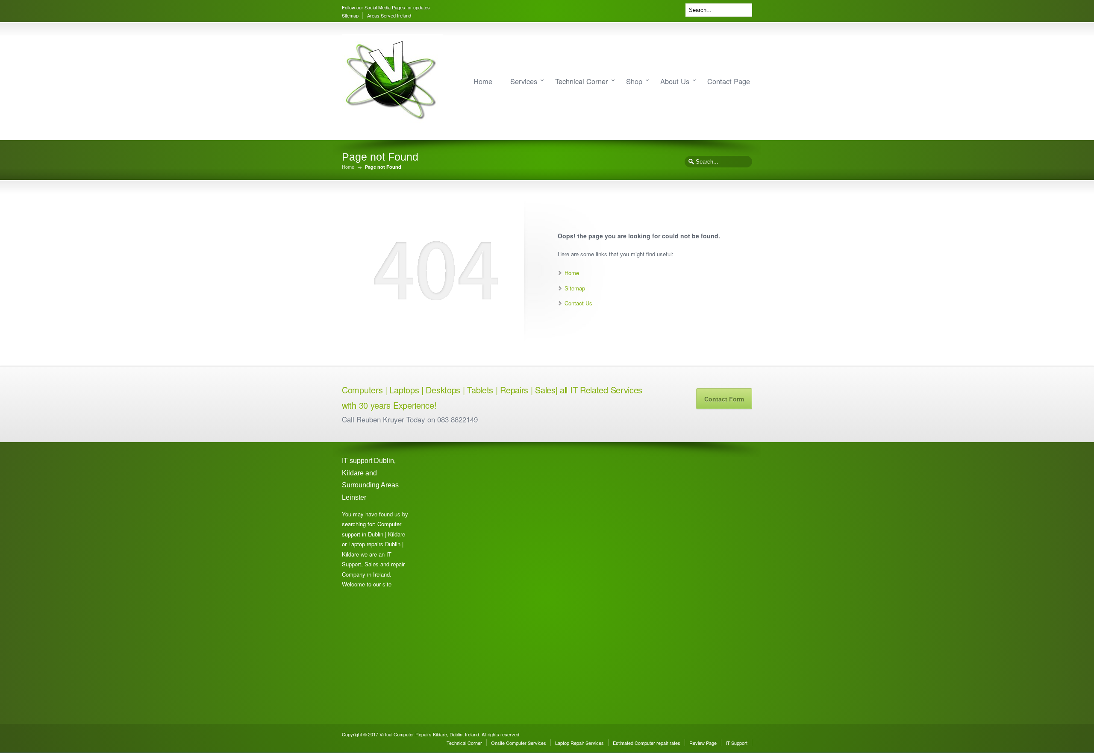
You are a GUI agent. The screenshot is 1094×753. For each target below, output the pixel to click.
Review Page (703, 742)
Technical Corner (581, 81)
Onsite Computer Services (518, 742)
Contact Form (724, 399)
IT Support (736, 742)
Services (523, 81)
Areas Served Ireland (389, 15)
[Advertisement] (461, 583)
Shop (634, 81)
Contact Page (728, 81)
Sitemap (350, 15)
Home (482, 81)
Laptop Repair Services (579, 742)
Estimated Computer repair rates (646, 742)
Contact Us (578, 303)
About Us (674, 81)
